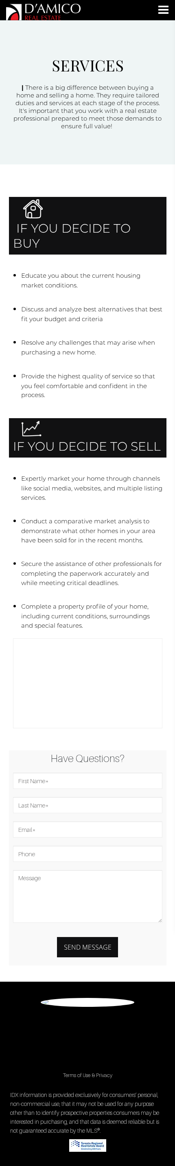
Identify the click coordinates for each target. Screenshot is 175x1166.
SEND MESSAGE (88, 947)
